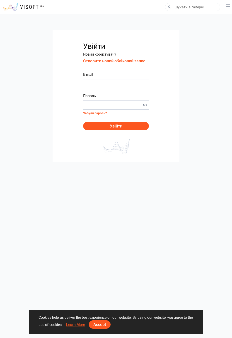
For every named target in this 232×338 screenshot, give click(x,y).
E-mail (88, 74)
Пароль (89, 96)
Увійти (116, 126)
